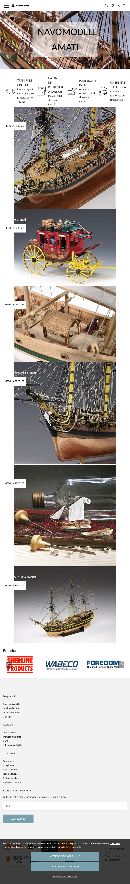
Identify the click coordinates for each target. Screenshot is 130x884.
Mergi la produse (14, 126)
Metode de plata (11, 778)
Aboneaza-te (18, 819)
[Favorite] (112, 5)
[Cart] (124, 5)
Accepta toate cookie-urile (65, 856)
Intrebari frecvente (12, 737)
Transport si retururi (12, 782)
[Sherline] (20, 671)
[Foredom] (104, 671)
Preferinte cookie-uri (65, 877)
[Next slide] (121, 665)
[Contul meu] (118, 5)
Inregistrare (8, 765)
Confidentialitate (11, 708)
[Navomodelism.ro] (20, 5)
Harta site (8, 717)
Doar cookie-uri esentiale (65, 866)
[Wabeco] (62, 671)
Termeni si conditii (11, 704)
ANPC (5, 741)
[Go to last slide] (9, 665)
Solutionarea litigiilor (13, 745)
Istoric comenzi (10, 770)
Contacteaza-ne (10, 732)
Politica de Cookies (11, 712)
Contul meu (8, 761)
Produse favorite (11, 774)
